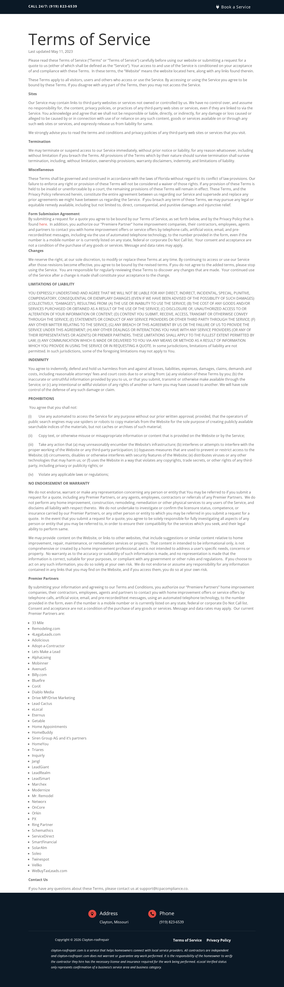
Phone (167, 913)
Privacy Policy (219, 941)
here (43, 224)
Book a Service (236, 7)
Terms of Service (187, 941)
